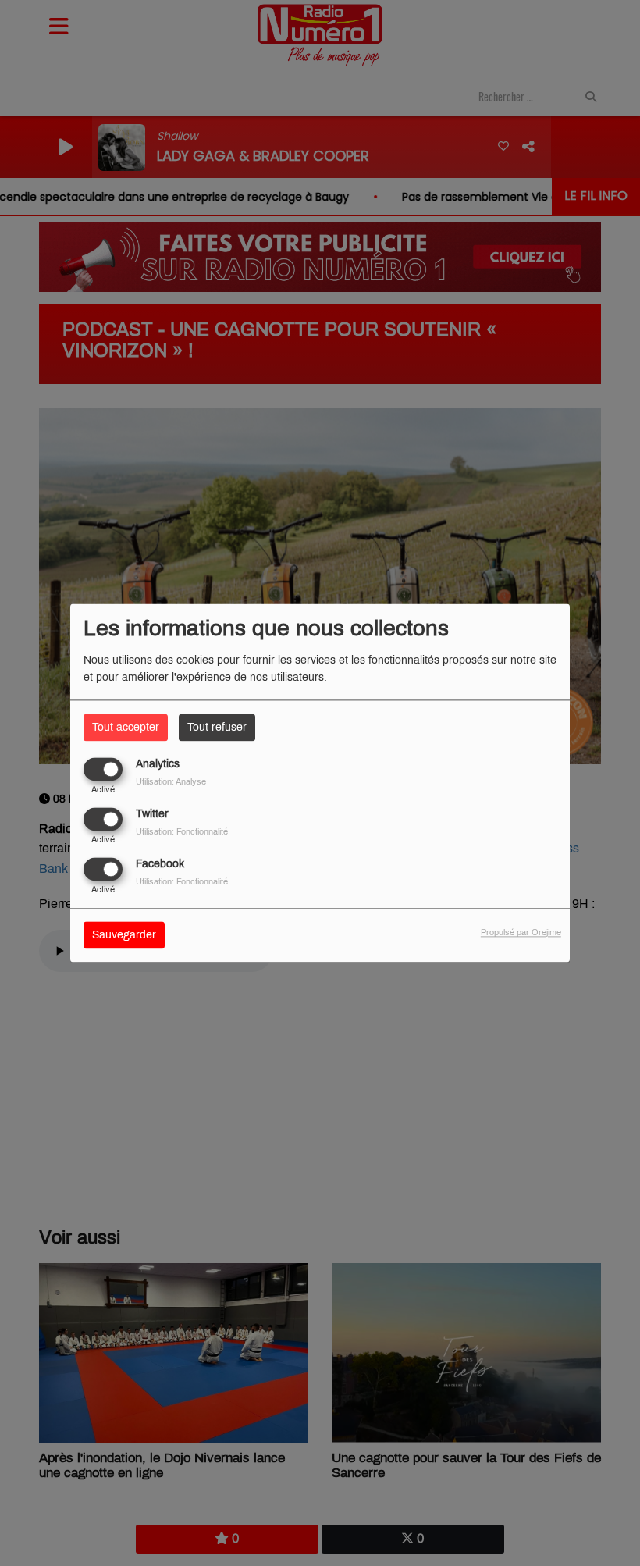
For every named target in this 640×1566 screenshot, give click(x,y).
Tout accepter (125, 727)
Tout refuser (217, 727)
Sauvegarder (124, 935)
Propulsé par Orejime (521, 933)
